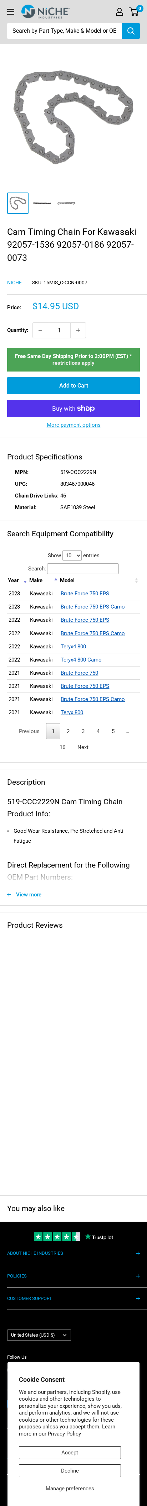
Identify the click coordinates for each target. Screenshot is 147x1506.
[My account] (119, 12)
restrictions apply (73, 363)
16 (62, 747)
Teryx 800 (72, 712)
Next (82, 747)
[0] (134, 11)
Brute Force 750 (79, 673)
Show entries (74, 555)
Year (13, 580)
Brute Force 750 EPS (85, 593)
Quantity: (17, 330)
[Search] (131, 31)
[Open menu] (10, 12)
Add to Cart (73, 385)
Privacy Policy (64, 1434)
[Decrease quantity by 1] (40, 330)
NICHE (14, 282)
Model (67, 580)
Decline (70, 1471)
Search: (37, 568)
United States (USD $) (33, 1335)
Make (35, 580)
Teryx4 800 (73, 646)
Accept (69, 1452)
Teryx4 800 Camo (81, 660)
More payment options (74, 425)
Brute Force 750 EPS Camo (93, 607)
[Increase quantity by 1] (78, 330)
